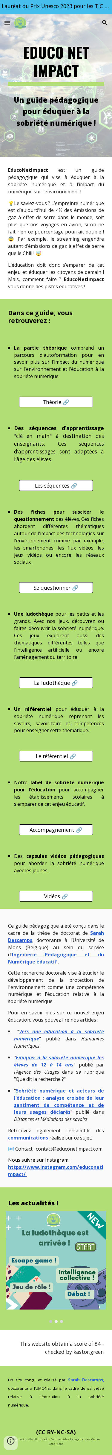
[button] (7, 22)
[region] (56, 7)
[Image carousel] (56, 1267)
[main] (56, 64)
